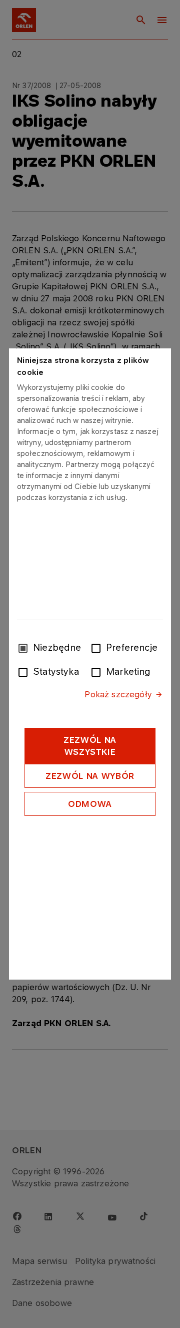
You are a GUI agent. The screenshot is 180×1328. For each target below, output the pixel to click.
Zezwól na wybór (90, 776)
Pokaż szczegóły (118, 694)
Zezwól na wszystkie (90, 746)
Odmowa (90, 804)
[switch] (98, 647)
